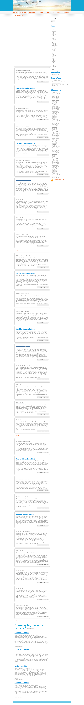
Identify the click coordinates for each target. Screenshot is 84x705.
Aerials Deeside (21, 666)
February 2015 (55, 125)
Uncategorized (55, 74)
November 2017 (55, 162)
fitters (53, 50)
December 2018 (55, 177)
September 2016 (56, 146)
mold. (53, 62)
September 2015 (56, 133)
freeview (54, 60)
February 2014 (55, 112)
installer (54, 47)
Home (15, 12)
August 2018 (55, 173)
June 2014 (54, 117)
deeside (54, 34)
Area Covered (19, 15)
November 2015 (55, 135)
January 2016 (55, 136)
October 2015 (55, 134)
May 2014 (54, 116)
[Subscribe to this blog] (52, 180)
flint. (53, 59)
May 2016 (54, 141)
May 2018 (54, 170)
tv (52, 28)
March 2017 (54, 154)
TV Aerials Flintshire (56, 80)
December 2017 (55, 163)
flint (53, 32)
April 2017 (54, 155)
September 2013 (56, 107)
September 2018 (56, 174)
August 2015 (55, 132)
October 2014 (55, 122)
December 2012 (55, 97)
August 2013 (55, 106)
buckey (53, 49)
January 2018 (55, 165)
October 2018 (55, 176)
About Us (23, 12)
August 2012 (55, 92)
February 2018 (55, 166)
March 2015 (54, 127)
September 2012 (56, 93)
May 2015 (54, 129)
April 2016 (54, 140)
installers (54, 39)
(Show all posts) (30, 628)
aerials (53, 29)
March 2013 (54, 101)
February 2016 (55, 138)
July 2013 (54, 105)
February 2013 (55, 100)
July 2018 (54, 172)
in (52, 42)
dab (53, 56)
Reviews (66, 12)
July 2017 (54, 157)
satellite (54, 66)
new (53, 40)
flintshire (54, 44)
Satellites (41, 12)
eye (53, 58)
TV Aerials (32, 12)
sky (53, 69)
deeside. (54, 43)
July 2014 (54, 118)
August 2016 (55, 145)
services (54, 67)
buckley (54, 31)
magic (53, 61)
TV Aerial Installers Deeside (58, 81)
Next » (17, 250)
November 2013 (55, 108)
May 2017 (54, 156)
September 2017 (56, 160)
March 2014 (54, 113)
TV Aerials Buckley (56, 83)
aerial (53, 37)
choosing (54, 55)
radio (53, 65)
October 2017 (55, 161)
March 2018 (54, 167)
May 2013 (54, 103)
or (52, 64)
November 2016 (55, 149)
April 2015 (54, 128)
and (53, 33)
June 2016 (54, 143)
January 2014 (55, 111)
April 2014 (54, 114)
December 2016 (55, 150)
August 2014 (55, 119)
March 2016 (54, 139)
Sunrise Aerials (20, 6)
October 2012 (55, 95)
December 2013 (55, 109)
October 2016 (55, 147)
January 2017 (55, 151)
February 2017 (55, 152)
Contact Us (50, 12)
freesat (53, 51)
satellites (54, 48)
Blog (58, 12)
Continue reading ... (19, 646)
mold (53, 35)
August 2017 (55, 159)
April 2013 (54, 102)
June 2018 (54, 171)
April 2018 (54, 168)
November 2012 (55, 96)
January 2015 (55, 124)
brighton (54, 38)
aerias (53, 54)
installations (55, 45)
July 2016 (54, 144)
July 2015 (54, 130)
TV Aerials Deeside (22, 633)
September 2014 (56, 120)
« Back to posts (18, 697)
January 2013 (55, 98)
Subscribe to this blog (59, 179)
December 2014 (55, 123)
